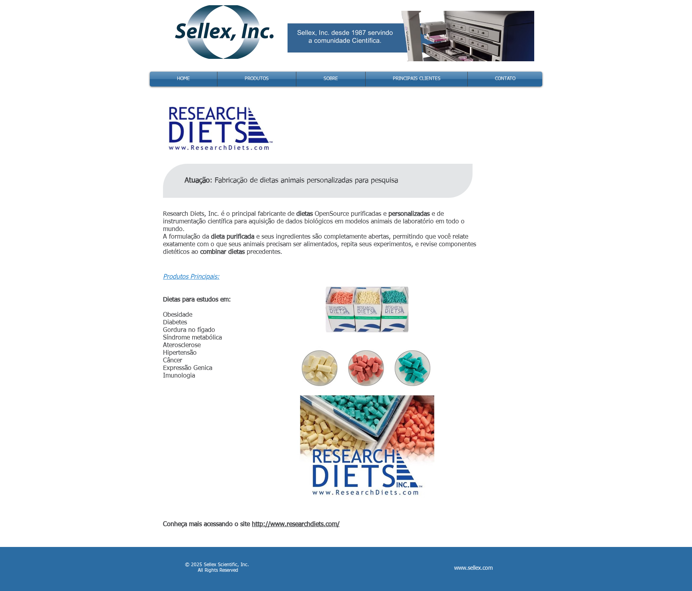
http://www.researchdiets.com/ (296, 524)
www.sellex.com (473, 568)
